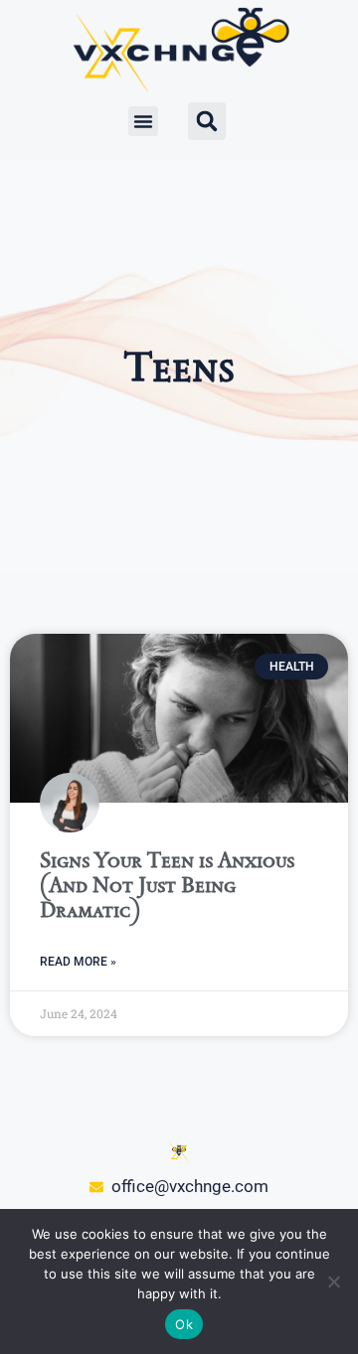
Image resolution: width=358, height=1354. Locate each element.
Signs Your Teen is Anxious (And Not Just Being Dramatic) (167, 884)
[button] (143, 121)
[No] (333, 1281)
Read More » (78, 962)
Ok (184, 1324)
